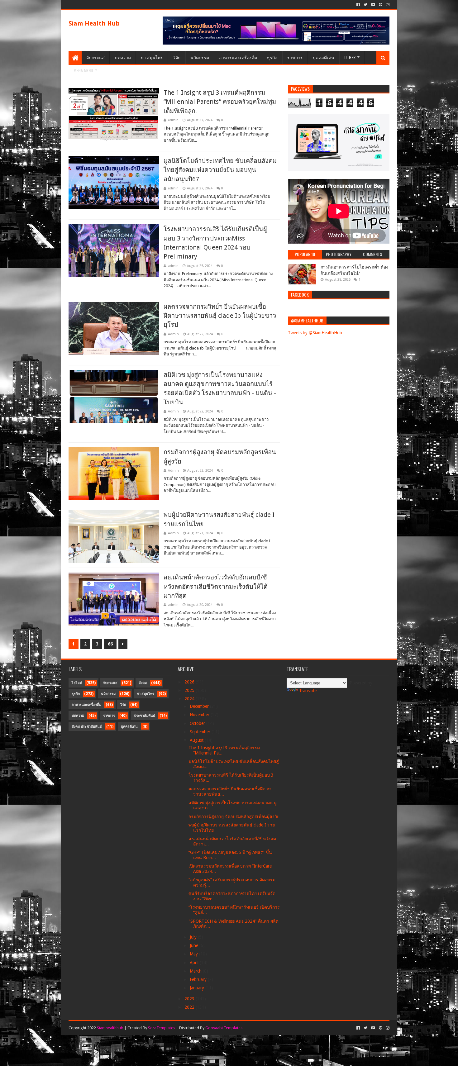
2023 (190, 998)
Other (349, 57)
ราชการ (295, 57)
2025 (190, 690)
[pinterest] (381, 4)
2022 (190, 1007)
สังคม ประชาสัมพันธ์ (87, 727)
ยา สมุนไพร (152, 57)
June (194, 945)
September (201, 731)
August (197, 740)
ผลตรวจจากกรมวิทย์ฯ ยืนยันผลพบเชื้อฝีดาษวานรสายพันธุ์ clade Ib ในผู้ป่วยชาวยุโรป (220, 316)
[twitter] (365, 4)
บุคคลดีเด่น (323, 57)
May (194, 953)
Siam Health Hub (94, 23)
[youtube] (373, 4)
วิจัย (176, 57)
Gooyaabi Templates (223, 1028)
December (200, 706)
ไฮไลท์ (77, 683)
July (194, 937)
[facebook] (358, 4)
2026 (190, 681)
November (200, 714)
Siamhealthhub (110, 1028)
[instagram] (387, 4)
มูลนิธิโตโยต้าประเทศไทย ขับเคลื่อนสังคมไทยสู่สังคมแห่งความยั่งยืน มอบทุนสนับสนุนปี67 (220, 170)
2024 (190, 698)
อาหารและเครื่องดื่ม (238, 57)
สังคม (143, 683)
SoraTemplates (161, 1028)
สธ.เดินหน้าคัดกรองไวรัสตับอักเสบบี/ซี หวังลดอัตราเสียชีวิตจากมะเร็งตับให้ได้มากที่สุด (216, 586)
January (197, 987)
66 (110, 643)
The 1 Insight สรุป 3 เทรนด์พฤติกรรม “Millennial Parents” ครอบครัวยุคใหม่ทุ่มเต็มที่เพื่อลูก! (220, 102)
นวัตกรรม (199, 57)
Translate (308, 690)
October (198, 723)
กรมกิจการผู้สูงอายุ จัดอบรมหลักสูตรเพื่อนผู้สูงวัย (233, 816)
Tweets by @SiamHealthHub (315, 332)
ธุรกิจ (272, 57)
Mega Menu (83, 70)
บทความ (123, 57)
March (196, 970)
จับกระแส (95, 57)
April (195, 962)
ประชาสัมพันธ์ (144, 716)
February (199, 979)
